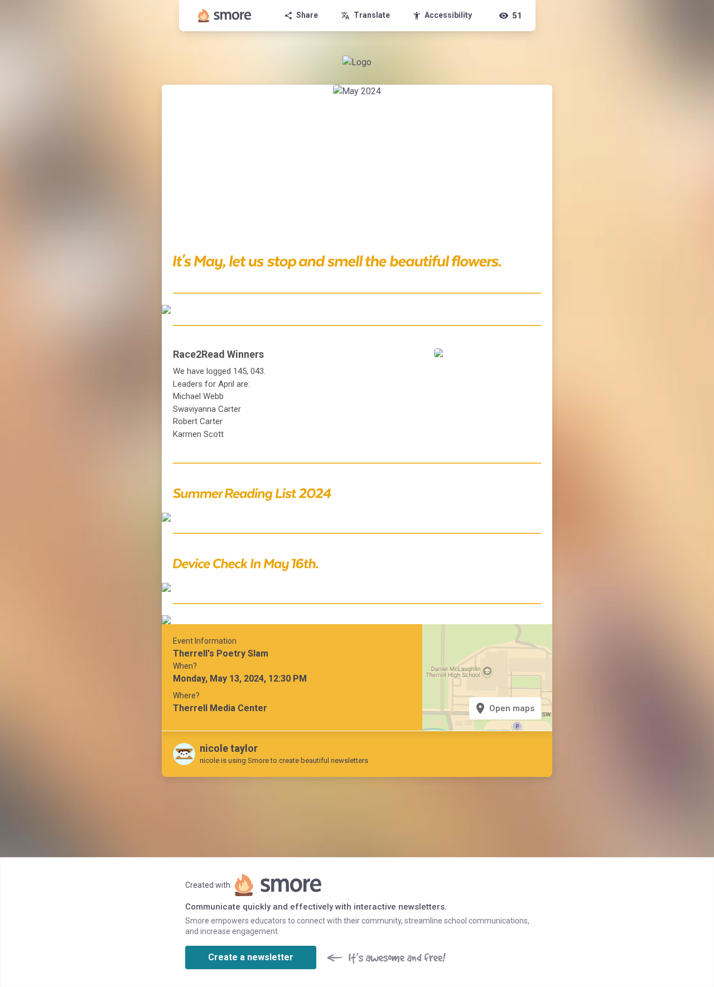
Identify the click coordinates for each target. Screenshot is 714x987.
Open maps (504, 708)
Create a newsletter (250, 957)
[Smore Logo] (224, 16)
